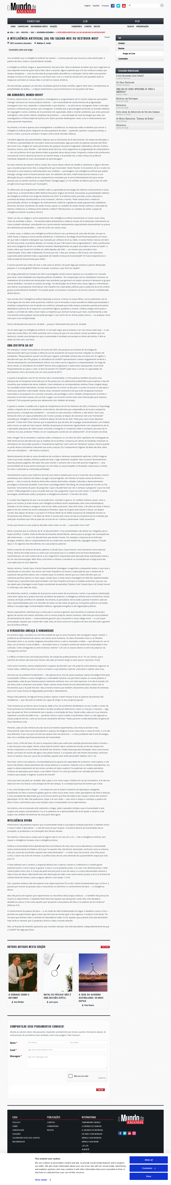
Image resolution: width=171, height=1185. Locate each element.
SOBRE (13, 26)
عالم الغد (85, 1145)
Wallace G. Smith (44, 43)
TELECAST (130, 26)
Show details (41, 1180)
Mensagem (16, 1056)
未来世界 (85, 1149)
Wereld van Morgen (91, 1138)
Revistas (24, 32)
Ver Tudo (105, 947)
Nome (13, 1043)
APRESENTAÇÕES (142, 26)
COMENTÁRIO (76, 26)
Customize (147, 1168)
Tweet (107, 37)
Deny (148, 1176)
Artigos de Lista (129, 53)
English (87, 5)
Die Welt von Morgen (92, 1134)
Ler (17, 32)
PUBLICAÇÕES (53, 1117)
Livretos (121, 43)
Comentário (123, 58)
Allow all (149, 1160)
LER (85, 21)
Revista (121, 48)
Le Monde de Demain (91, 1126)
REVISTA (97, 26)
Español (96, 5)
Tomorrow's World (91, 1122)
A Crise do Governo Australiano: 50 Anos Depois (91, 998)
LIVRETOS (88, 26)
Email (13, 1050)
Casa (11, 32)
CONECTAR (33, 21)
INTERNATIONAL (89, 1117)
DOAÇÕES (53, 26)
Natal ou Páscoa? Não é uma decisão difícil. (57, 996)
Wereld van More (90, 1142)
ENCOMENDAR (18, 1142)
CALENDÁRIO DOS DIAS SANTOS (26, 1138)
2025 (32, 32)
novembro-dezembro (45, 32)
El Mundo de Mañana (92, 1130)
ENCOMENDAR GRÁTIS (39, 26)
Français (105, 5)
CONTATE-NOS (23, 26)
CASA (14, 1117)
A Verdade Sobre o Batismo (19, 996)
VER (137, 21)
